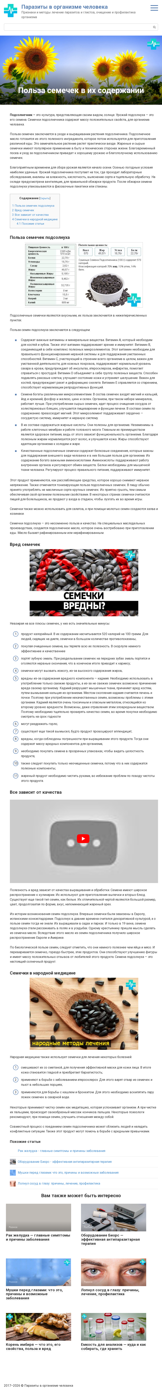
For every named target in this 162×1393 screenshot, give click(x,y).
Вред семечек (23, 210)
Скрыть (45, 198)
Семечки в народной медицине (35, 219)
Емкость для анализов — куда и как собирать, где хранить (113, 1346)
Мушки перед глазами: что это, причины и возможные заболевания (34, 1294)
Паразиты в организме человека (64, 7)
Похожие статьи (30, 223)
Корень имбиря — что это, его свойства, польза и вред (33, 1346)
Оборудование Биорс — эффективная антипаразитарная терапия (110, 1239)
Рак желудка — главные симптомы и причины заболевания (38, 1237)
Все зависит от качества (30, 215)
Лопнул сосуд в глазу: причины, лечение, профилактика (110, 1292)
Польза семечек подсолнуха (33, 205)
